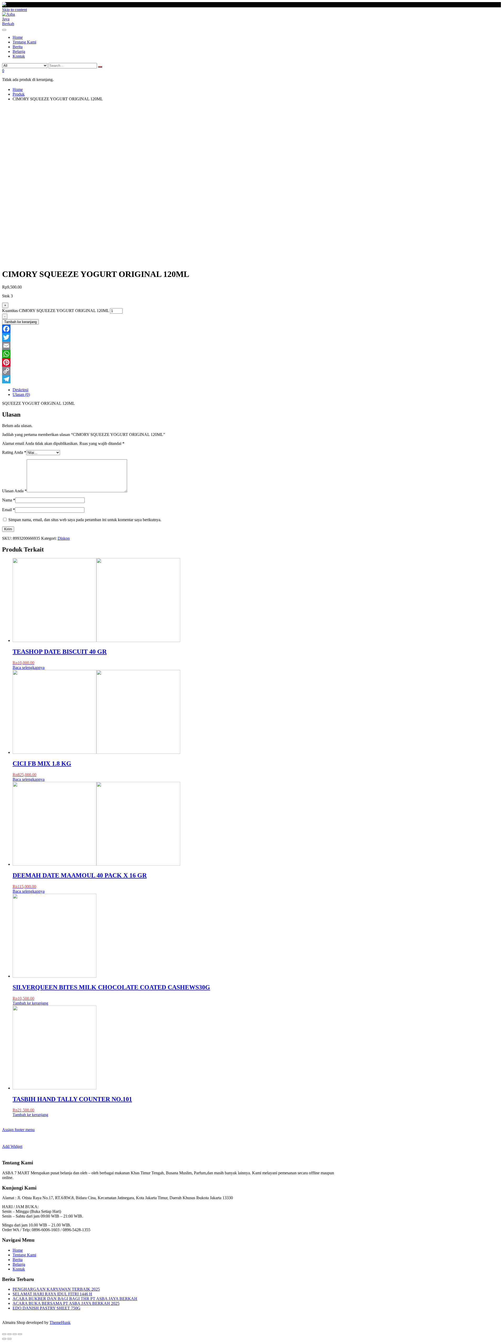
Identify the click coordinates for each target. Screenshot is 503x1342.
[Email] (171, 345)
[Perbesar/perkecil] (20, 1334)
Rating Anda (14, 452)
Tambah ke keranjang (20, 322)
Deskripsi (20, 390)
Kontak (19, 1269)
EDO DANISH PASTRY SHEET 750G (46, 1308)
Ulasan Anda (14, 491)
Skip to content (14, 9)
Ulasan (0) (21, 394)
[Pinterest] (171, 362)
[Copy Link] (171, 371)
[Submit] (100, 67)
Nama (8, 500)
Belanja (19, 1264)
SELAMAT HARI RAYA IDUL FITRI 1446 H (52, 1294)
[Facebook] (171, 329)
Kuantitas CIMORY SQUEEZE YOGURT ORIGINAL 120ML (55, 310)
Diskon (64, 538)
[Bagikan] (9, 1334)
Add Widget (12, 1146)
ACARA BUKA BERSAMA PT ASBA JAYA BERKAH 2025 (66, 1303)
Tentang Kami (24, 1255)
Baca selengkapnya (29, 667)
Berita (18, 1259)
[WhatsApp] (171, 354)
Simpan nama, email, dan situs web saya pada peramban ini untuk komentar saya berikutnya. (84, 519)
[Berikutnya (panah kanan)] (9, 1339)
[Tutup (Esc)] (4, 1334)
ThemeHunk (60, 1322)
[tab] (176, 390)
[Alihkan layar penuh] (15, 1334)
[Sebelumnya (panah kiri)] (4, 1339)
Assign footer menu (18, 1129)
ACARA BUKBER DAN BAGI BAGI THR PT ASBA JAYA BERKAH (75, 1298)
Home (18, 1250)
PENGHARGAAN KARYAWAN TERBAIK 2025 (56, 1289)
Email (8, 510)
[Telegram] (171, 379)
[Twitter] (171, 337)
